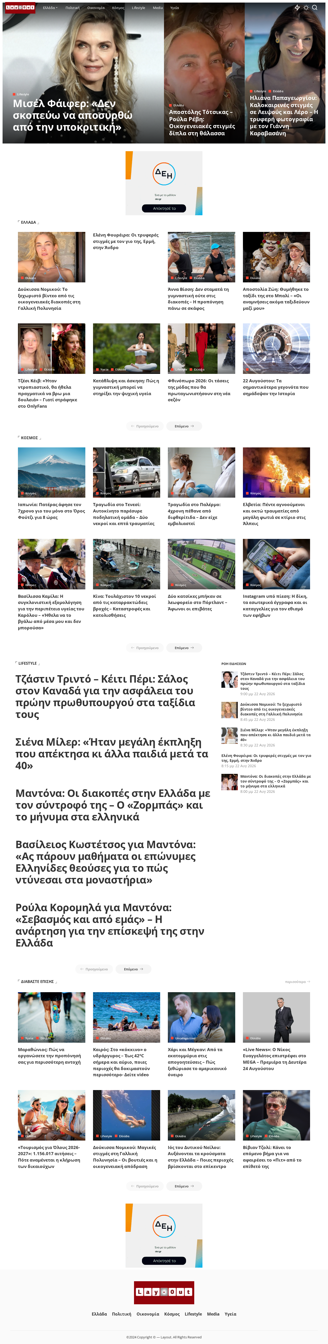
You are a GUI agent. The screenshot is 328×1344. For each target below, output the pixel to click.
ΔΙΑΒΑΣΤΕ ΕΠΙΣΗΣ (37, 981)
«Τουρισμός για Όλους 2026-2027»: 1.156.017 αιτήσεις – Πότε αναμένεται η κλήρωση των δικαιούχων (49, 1156)
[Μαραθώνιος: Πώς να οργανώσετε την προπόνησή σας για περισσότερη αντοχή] (51, 1017)
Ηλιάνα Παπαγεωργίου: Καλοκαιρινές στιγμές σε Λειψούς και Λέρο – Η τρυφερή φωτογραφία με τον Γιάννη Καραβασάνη (284, 115)
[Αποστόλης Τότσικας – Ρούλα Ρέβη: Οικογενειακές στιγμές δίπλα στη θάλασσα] (204, 73)
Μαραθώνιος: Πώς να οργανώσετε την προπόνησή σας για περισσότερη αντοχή (49, 1056)
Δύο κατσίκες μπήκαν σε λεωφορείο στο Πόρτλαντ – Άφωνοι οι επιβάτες (197, 602)
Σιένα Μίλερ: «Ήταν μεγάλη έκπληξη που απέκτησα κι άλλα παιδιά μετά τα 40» (111, 753)
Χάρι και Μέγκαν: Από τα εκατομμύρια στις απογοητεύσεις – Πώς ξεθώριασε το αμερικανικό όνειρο (197, 1062)
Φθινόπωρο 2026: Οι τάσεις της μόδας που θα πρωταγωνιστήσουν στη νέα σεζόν (199, 390)
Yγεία (104, 369)
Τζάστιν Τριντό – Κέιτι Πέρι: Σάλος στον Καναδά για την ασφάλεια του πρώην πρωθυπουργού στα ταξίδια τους (105, 696)
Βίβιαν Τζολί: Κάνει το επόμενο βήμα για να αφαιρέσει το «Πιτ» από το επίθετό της (272, 1156)
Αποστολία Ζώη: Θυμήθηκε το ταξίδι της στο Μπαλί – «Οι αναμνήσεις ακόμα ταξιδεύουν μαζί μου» (276, 298)
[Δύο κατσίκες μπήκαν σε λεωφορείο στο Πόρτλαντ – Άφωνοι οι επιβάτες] (201, 564)
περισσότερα (295, 981)
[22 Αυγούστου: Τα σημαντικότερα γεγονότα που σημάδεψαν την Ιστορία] (276, 348)
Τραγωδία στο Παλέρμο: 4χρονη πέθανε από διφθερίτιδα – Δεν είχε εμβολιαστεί (194, 513)
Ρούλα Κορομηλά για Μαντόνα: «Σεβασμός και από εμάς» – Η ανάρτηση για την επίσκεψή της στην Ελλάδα (109, 925)
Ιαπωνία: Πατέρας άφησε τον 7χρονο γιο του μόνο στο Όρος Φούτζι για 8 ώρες (51, 510)
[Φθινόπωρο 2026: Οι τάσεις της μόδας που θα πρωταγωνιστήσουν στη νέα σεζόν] (201, 348)
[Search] (315, 7)
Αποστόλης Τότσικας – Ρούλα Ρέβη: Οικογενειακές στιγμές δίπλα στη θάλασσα (202, 122)
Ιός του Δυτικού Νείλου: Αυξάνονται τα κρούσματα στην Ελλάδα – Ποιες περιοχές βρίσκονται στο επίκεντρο (200, 1156)
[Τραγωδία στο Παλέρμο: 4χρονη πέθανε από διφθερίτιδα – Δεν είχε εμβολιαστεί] (201, 472)
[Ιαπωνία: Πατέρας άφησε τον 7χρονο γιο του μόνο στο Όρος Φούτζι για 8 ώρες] (51, 472)
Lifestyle (23, 94)
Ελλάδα (178, 105)
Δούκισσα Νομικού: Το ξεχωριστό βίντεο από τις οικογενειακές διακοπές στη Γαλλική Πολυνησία (49, 298)
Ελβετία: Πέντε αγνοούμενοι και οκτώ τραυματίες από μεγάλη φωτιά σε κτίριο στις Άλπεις (274, 513)
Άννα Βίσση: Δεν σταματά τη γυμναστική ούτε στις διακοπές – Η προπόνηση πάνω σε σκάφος (198, 298)
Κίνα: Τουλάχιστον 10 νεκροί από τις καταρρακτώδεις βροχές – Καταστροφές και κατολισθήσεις (124, 605)
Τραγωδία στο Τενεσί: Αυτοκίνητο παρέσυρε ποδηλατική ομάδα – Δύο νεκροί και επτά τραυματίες (123, 513)
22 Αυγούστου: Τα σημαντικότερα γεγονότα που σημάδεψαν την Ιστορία (276, 387)
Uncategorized (185, 1038)
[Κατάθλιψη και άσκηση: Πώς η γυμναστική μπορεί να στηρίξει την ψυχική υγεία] (126, 348)
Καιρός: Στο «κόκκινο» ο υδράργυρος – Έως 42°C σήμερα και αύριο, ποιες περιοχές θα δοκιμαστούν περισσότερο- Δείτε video (121, 1062)
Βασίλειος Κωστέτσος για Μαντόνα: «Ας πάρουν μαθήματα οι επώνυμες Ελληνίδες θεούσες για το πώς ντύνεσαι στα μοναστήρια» (105, 862)
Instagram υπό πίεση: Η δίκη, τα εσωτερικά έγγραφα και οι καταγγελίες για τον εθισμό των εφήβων (275, 605)
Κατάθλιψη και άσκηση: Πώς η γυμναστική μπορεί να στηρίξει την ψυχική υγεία (126, 387)
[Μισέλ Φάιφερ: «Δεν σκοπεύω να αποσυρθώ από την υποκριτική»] (83, 73)
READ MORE (139, 139)
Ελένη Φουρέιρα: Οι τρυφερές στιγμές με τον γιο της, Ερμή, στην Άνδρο (125, 241)
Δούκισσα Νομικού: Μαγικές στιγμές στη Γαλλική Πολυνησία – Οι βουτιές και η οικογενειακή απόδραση (125, 1156)
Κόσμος (30, 493)
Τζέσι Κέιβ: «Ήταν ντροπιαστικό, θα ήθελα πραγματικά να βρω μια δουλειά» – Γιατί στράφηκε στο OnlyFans (47, 393)
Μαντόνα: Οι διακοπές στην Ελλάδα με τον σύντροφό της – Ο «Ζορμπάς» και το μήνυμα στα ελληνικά (112, 805)
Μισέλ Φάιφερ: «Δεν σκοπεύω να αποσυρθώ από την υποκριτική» (73, 115)
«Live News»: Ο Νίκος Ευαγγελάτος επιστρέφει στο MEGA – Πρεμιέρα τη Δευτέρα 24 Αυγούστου (274, 1059)
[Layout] (20, 8)
